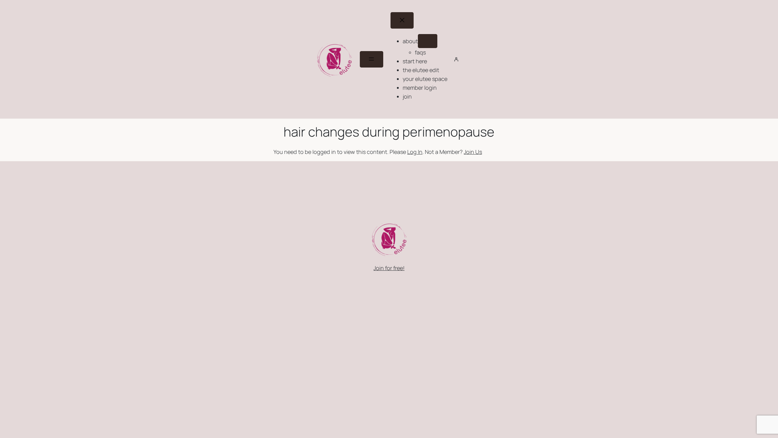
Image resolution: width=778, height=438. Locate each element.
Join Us (473, 151)
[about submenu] (427, 41)
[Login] (456, 59)
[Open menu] (371, 59)
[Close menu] (402, 20)
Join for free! (389, 268)
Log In (414, 151)
